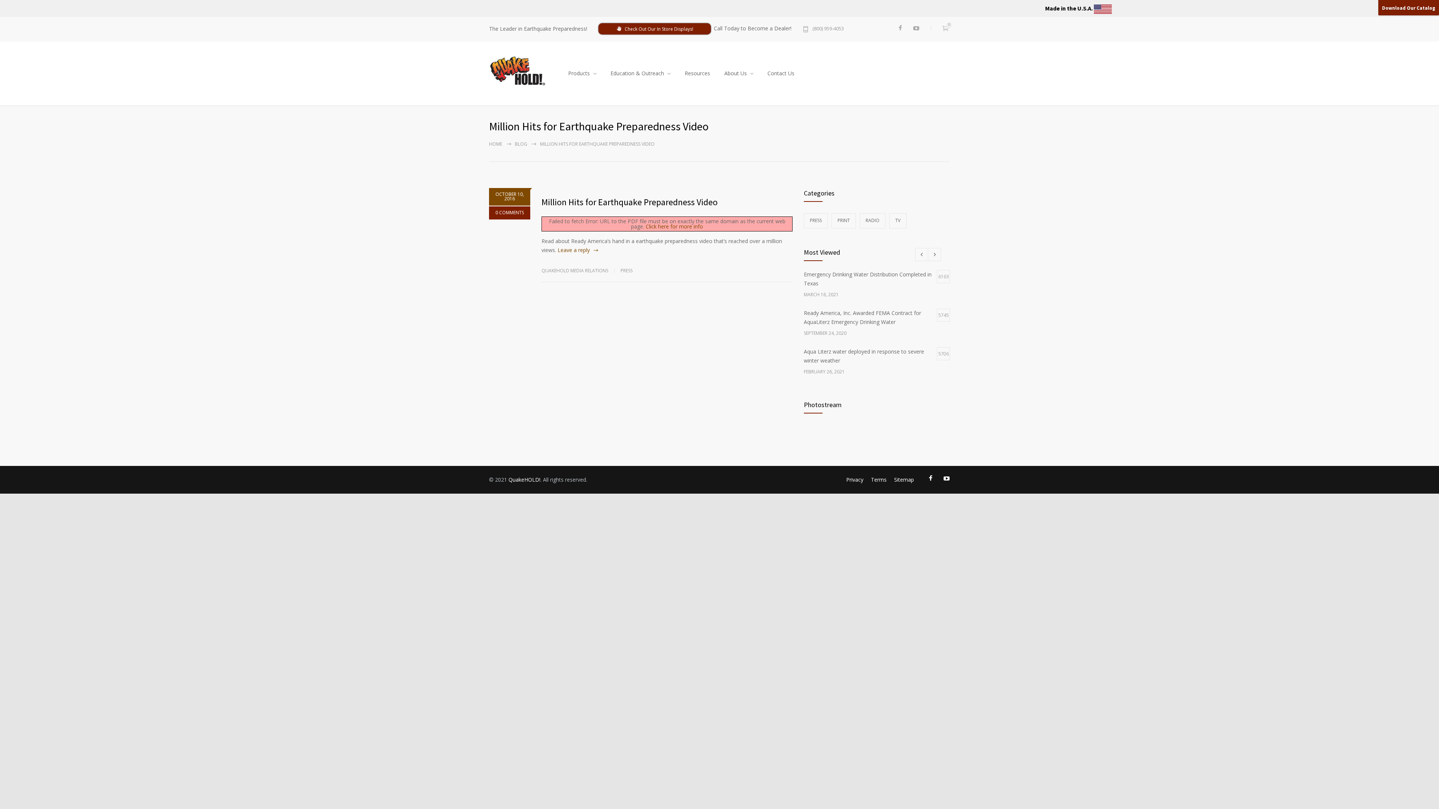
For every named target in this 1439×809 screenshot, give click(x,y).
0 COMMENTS (509, 212)
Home (495, 144)
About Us (735, 73)
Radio (873, 220)
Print (844, 220)
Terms (879, 479)
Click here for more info (674, 226)
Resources (697, 73)
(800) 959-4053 (828, 29)
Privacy (854, 479)
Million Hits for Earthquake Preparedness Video (629, 202)
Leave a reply (574, 250)
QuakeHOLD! (524, 479)
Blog (521, 144)
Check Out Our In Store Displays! (659, 29)
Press (627, 270)
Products (579, 73)
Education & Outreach (637, 73)
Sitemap (904, 479)
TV (897, 220)
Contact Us (780, 73)
